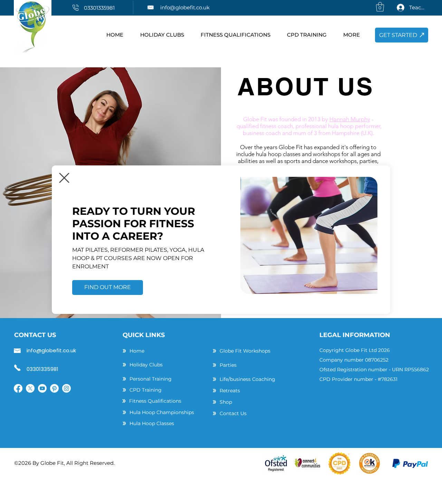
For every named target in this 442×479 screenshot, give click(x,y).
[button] (64, 178)
